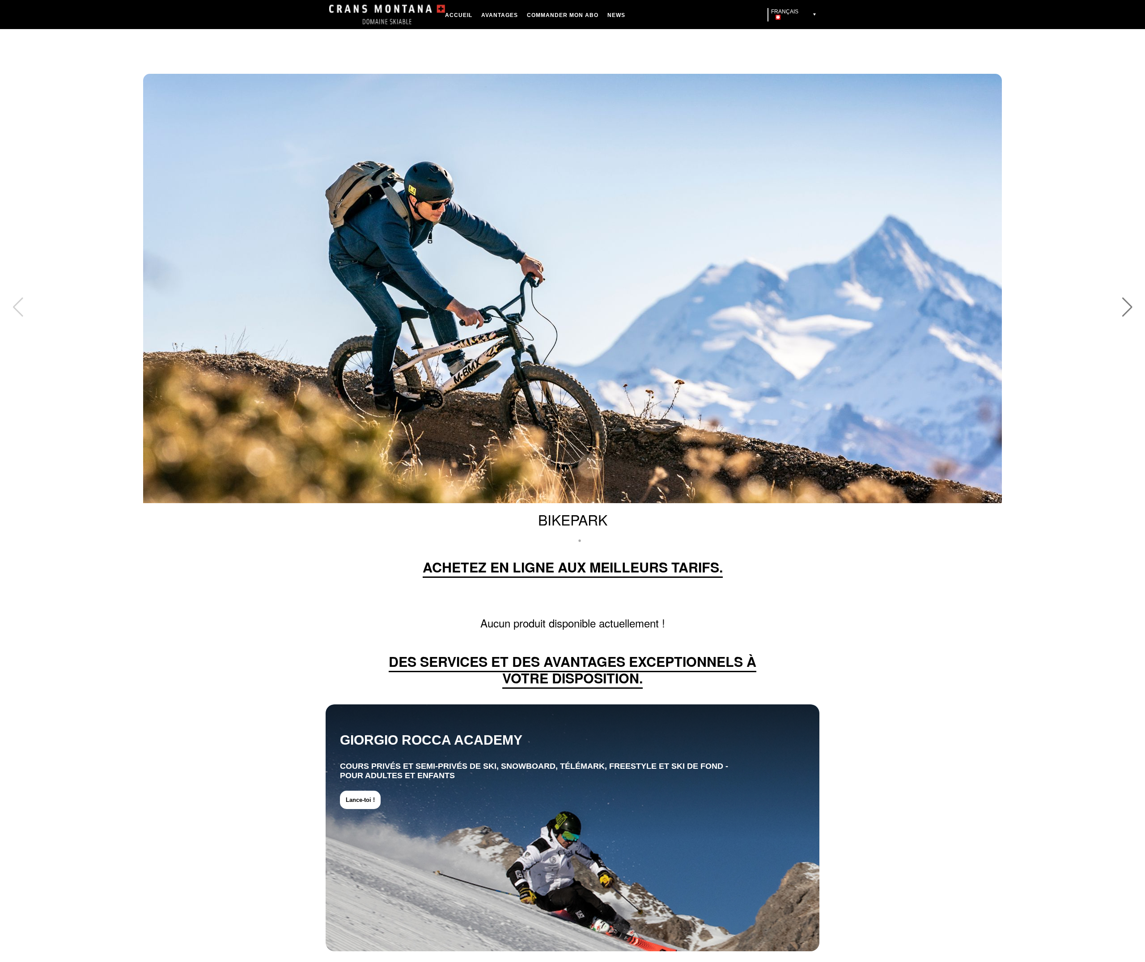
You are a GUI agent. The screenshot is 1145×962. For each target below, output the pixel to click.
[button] (17, 307)
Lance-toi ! (360, 800)
